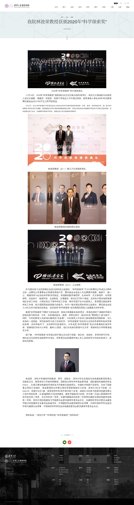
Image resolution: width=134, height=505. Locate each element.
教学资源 (89, 470)
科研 (103, 7)
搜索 (128, 3)
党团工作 (89, 462)
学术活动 (89, 460)
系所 (80, 7)
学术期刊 (116, 484)
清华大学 (116, 480)
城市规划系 (116, 457)
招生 (88, 7)
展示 (88, 482)
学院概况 (61, 455)
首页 (56, 7)
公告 (88, 457)
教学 (95, 7)
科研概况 (116, 467)
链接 (127, 7)
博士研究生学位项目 (63, 472)
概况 (88, 480)
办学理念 (61, 457)
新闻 (71, 17)
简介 (64, 7)
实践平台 (116, 482)
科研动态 (116, 472)
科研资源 (116, 470)
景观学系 (116, 460)
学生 (60, 482)
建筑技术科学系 (117, 462)
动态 (72, 7)
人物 (111, 7)
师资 (60, 480)
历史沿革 (61, 460)
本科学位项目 (62, 467)
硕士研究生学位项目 (63, 470)
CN (116, 3)
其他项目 (61, 474)
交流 (119, 7)
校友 (60, 484)
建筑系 (115, 455)
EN (121, 3)
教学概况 (89, 467)
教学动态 (89, 472)
